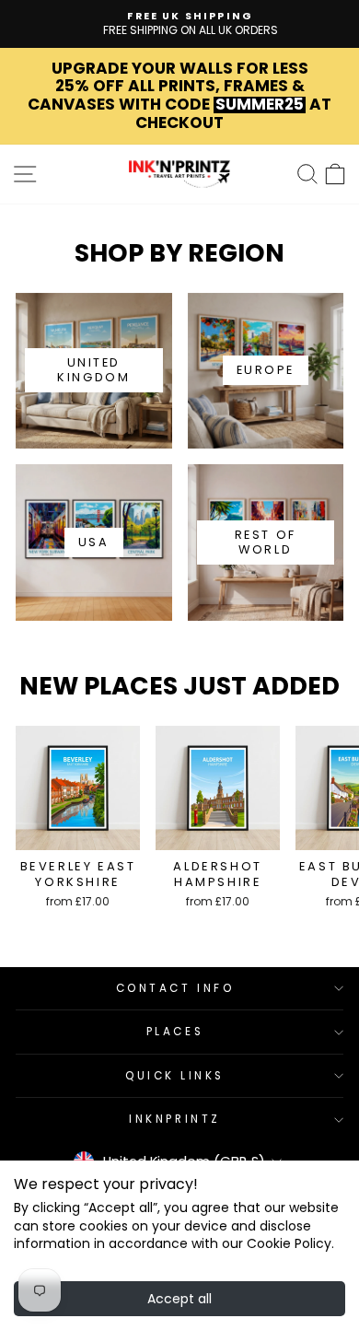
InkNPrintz (174, 1119)
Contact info (175, 988)
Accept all (179, 1298)
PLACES (174, 1031)
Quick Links (175, 1075)
